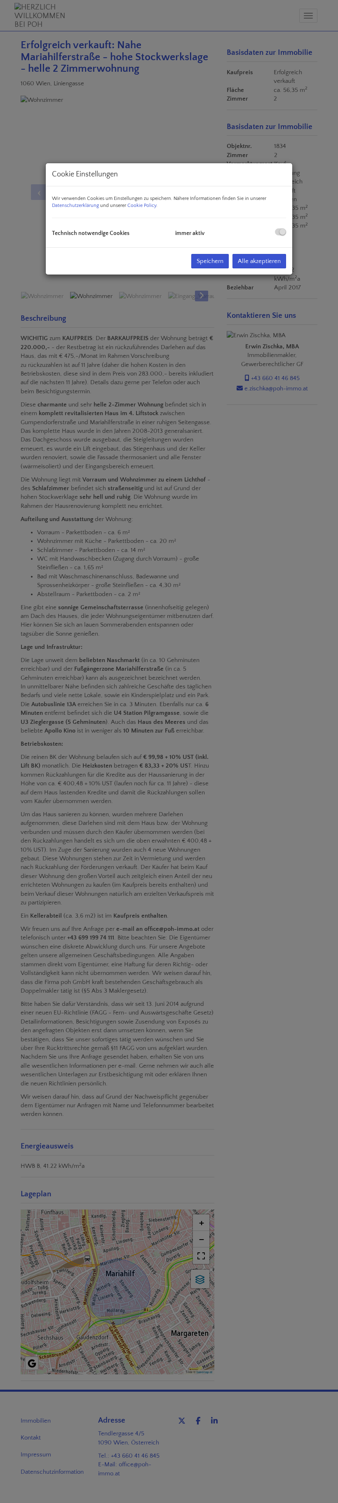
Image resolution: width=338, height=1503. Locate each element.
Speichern (210, 261)
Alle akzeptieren (259, 261)
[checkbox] (280, 231)
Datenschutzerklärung (75, 205)
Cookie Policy (141, 205)
